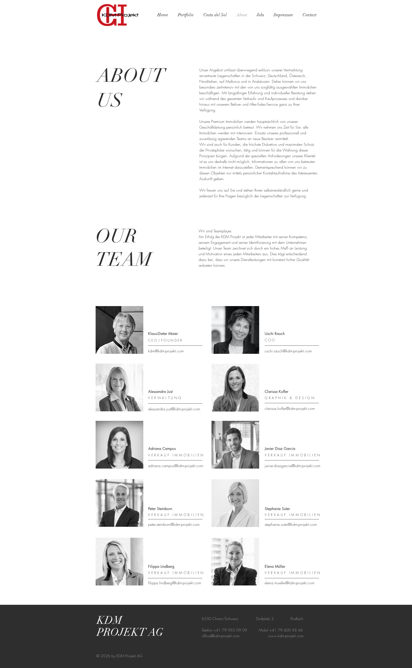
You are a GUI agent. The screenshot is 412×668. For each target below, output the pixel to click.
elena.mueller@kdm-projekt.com (289, 582)
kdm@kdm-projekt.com (166, 351)
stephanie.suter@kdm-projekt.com (291, 524)
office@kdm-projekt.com (221, 635)
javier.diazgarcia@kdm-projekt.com (292, 465)
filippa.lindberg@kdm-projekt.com (174, 582)
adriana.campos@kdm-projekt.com (175, 465)
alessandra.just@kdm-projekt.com (174, 409)
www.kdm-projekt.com (286, 635)
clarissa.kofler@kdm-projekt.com (290, 408)
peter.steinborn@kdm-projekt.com (174, 524)
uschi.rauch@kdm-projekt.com (288, 351)
